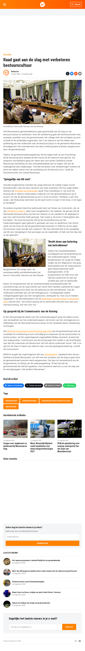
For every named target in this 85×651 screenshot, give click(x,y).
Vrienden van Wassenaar (26, 191)
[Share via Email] (80, 73)
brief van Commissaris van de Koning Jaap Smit (29, 331)
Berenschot (11, 401)
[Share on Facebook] (71, 73)
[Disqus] (42, 491)
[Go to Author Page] (6, 72)
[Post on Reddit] (76, 73)
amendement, (51, 354)
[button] (4, 4)
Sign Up (69, 627)
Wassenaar (11, 406)
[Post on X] (67, 73)
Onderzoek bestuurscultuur (56, 401)
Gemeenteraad (29, 401)
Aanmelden (42, 543)
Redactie (15, 71)
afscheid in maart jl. (16, 211)
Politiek (7, 54)
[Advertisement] (42, 34)
